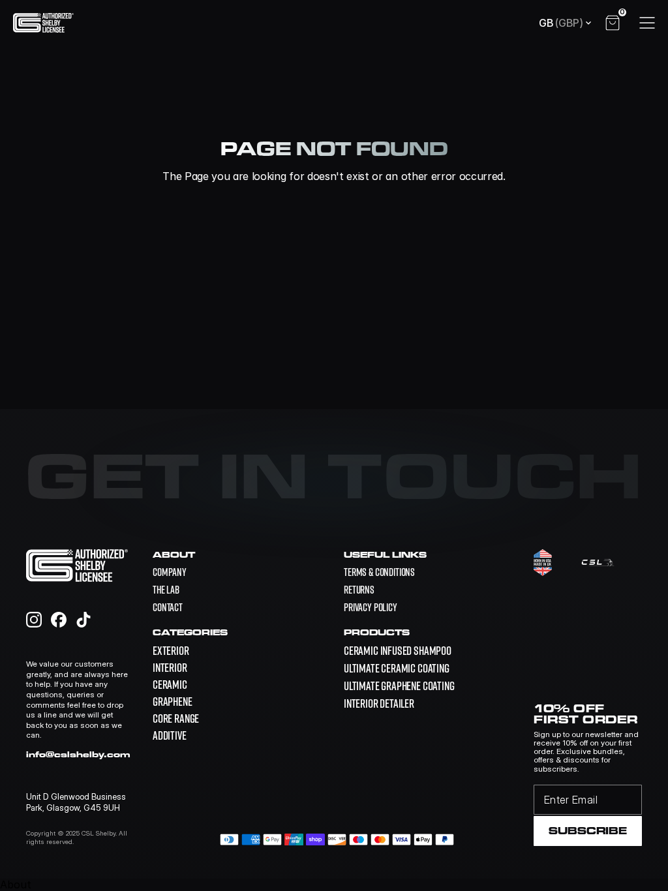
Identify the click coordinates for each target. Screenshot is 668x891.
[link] (397, 649)
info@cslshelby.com (78, 754)
